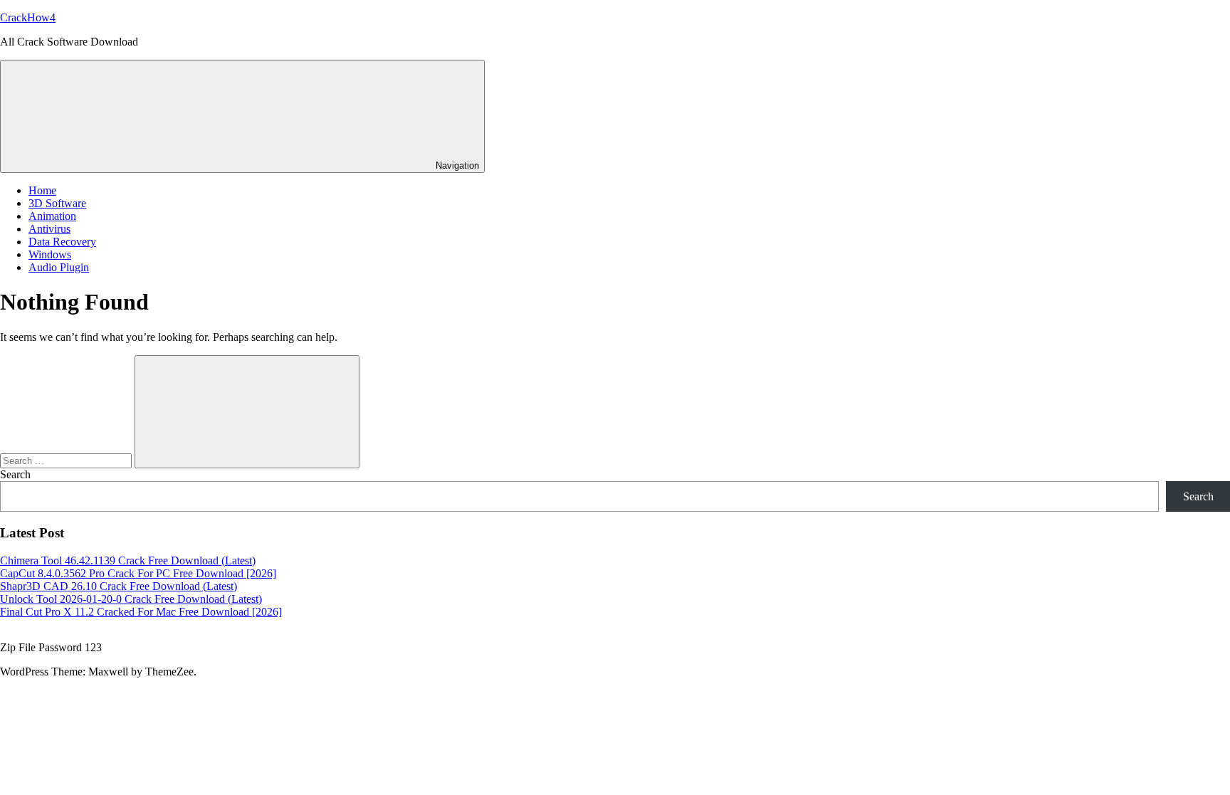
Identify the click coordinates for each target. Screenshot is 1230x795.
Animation (52, 216)
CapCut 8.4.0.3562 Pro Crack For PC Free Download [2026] (138, 573)
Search (15, 474)
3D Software (57, 203)
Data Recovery (62, 242)
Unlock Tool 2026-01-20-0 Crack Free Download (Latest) (131, 599)
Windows (49, 254)
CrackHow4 (28, 17)
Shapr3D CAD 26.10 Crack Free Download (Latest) (118, 586)
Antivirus (49, 229)
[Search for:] (67, 460)
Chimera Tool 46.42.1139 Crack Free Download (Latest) (128, 560)
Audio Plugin (58, 267)
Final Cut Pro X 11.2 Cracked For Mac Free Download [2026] (141, 612)
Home (42, 190)
